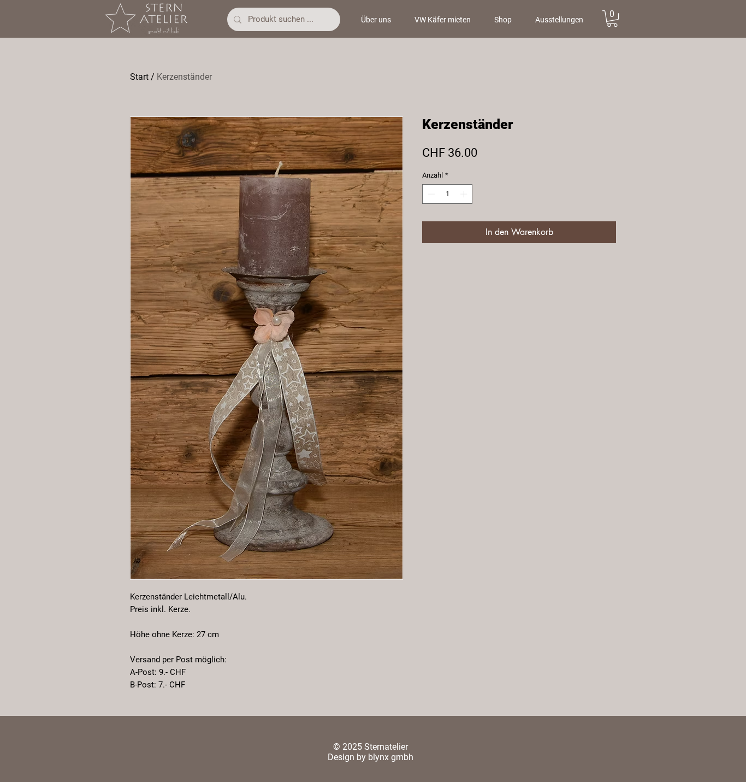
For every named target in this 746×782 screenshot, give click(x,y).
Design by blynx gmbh (370, 757)
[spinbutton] (447, 194)
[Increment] (464, 194)
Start (139, 77)
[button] (612, 18)
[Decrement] (430, 194)
